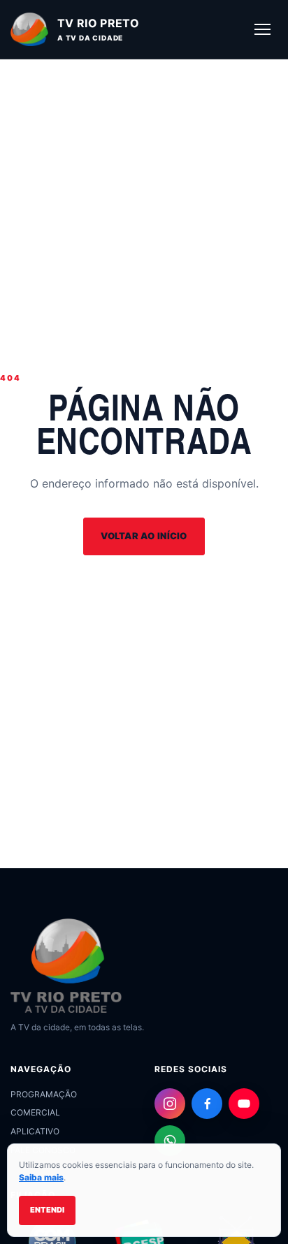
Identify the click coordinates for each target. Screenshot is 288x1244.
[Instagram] (169, 1103)
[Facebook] (207, 1103)
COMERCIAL (35, 1112)
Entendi (47, 1210)
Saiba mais (41, 1177)
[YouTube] (244, 1103)
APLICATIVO (34, 1131)
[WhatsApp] (169, 1140)
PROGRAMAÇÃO (43, 1094)
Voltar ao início (144, 535)
